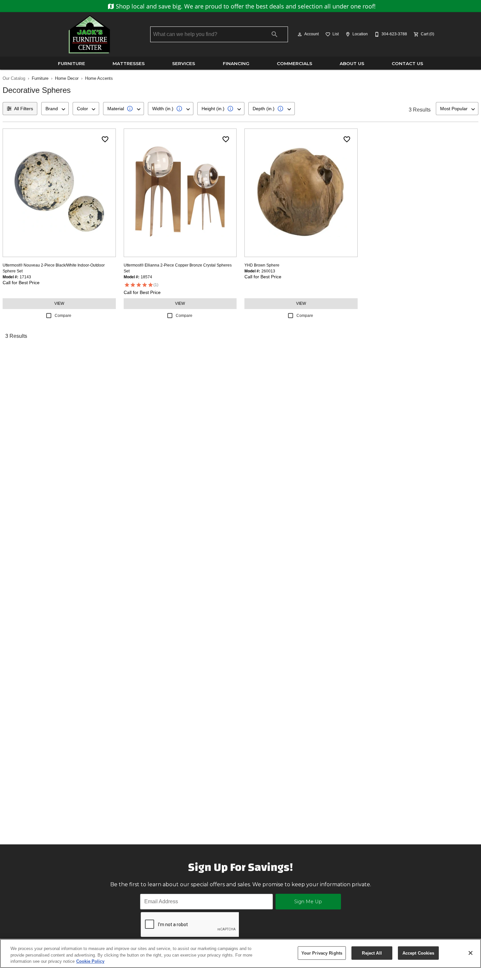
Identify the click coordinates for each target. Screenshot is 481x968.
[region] (240, 953)
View (59, 303)
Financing (236, 63)
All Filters (23, 108)
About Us (352, 63)
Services (183, 63)
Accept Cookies (418, 952)
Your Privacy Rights (321, 952)
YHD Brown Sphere (261, 265)
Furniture (71, 63)
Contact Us (407, 63)
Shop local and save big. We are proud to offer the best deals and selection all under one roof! (245, 6)
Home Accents (99, 78)
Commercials (294, 63)
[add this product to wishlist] (105, 139)
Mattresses (129, 63)
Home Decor (67, 78)
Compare (63, 315)
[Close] (470, 953)
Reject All (372, 952)
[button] (300, 34)
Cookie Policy (90, 961)
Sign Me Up (308, 902)
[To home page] (89, 34)
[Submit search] (274, 34)
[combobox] (55, 108)
